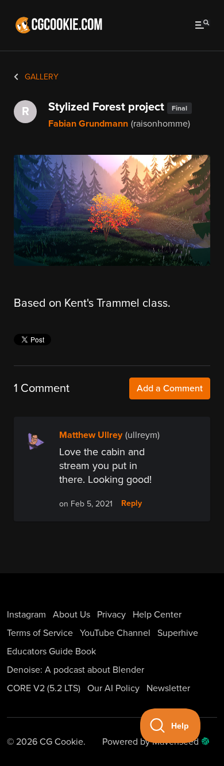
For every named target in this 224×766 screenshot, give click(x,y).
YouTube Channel (115, 633)
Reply (131, 504)
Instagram (26, 614)
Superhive (177, 633)
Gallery (40, 77)
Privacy (111, 614)
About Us (71, 614)
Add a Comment (170, 388)
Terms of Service (40, 633)
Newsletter (168, 688)
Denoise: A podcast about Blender (75, 670)
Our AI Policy (113, 688)
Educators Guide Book (51, 651)
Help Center (157, 614)
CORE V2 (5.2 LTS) (43, 688)
